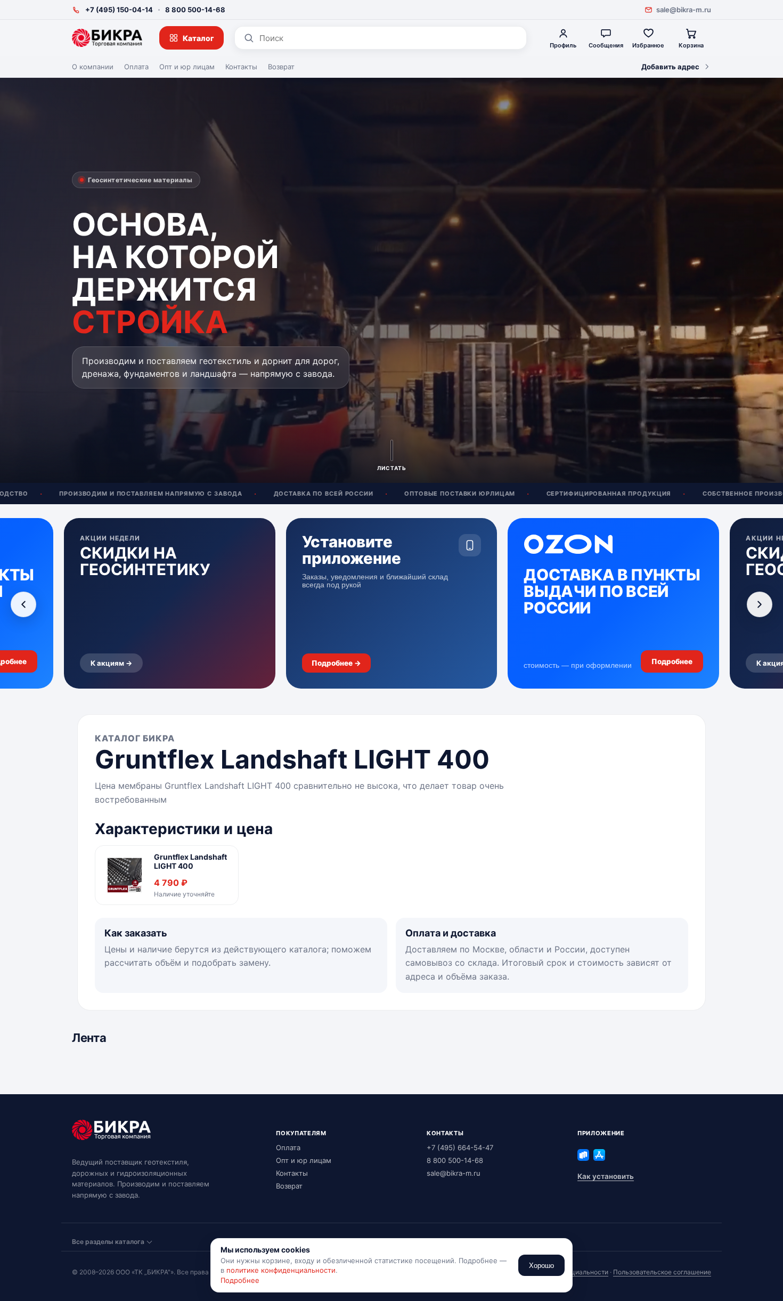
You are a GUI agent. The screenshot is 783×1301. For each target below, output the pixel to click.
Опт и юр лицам (187, 66)
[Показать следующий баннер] (759, 604)
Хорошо (541, 1266)
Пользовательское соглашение (662, 1272)
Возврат (281, 66)
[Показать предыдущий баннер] (23, 604)
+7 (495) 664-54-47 (460, 1147)
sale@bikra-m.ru (683, 9)
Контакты (241, 66)
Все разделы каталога (108, 1242)
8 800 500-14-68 (195, 9)
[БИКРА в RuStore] (583, 1155)
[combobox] (388, 38)
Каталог (198, 38)
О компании (92, 66)
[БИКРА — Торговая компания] (107, 38)
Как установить (605, 1176)
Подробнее (240, 1280)
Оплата (136, 66)
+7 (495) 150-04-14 (119, 9)
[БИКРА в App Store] (599, 1155)
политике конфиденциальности (281, 1270)
